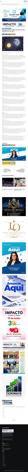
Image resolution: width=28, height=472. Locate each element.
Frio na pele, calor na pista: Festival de (8, 189)
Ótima (3, 408)
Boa (3, 410)
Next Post (22, 168)
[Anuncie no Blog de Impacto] (14, 387)
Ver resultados (14, 420)
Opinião (4, 455)
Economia (4, 459)
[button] (24, 175)
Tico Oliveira (4, 32)
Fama (3, 463)
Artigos (4, 456)
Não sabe (4, 417)
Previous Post (6, 168)
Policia (3, 460)
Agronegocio (4, 464)
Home (3, 452)
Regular (4, 412)
